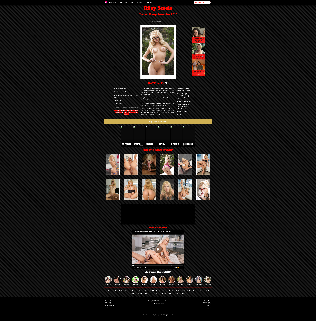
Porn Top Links (154, 315)
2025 (115, 290)
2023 (127, 290)
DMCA (209, 304)
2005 (158, 293)
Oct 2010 (189, 284)
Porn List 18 (170, 315)
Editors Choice (123, 2)
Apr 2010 (135, 284)
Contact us (208, 308)
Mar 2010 (126, 284)
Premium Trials (162, 315)
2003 (170, 293)
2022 (133, 290)
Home (148, 21)
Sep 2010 (181, 284)
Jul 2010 (162, 284)
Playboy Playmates (109, 305)
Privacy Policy (207, 300)
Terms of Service (207, 302)
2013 (189, 290)
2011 (201, 290)
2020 (146, 290)
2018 (158, 290)
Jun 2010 (153, 284)
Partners (209, 307)
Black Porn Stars (109, 300)
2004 (164, 293)
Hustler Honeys (113, 2)
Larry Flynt (132, 2)
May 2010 (144, 284)
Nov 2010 (199, 284)
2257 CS (209, 305)
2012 (195, 290)
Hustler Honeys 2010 (157, 21)
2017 (164, 290)
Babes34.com (146, 315)
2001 (183, 293)
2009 (133, 293)
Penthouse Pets (141, 2)
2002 (176, 293)
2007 (146, 293)
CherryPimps (108, 302)
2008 (139, 293)
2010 (207, 290)
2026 (109, 290)
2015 (176, 290)
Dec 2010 (208, 284)
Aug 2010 (171, 284)
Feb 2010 (117, 284)
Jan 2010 (108, 284)
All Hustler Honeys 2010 (158, 272)
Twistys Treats (151, 2)
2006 (152, 293)
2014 (183, 290)
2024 (121, 290)
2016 (170, 290)
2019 (152, 290)
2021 (139, 290)
